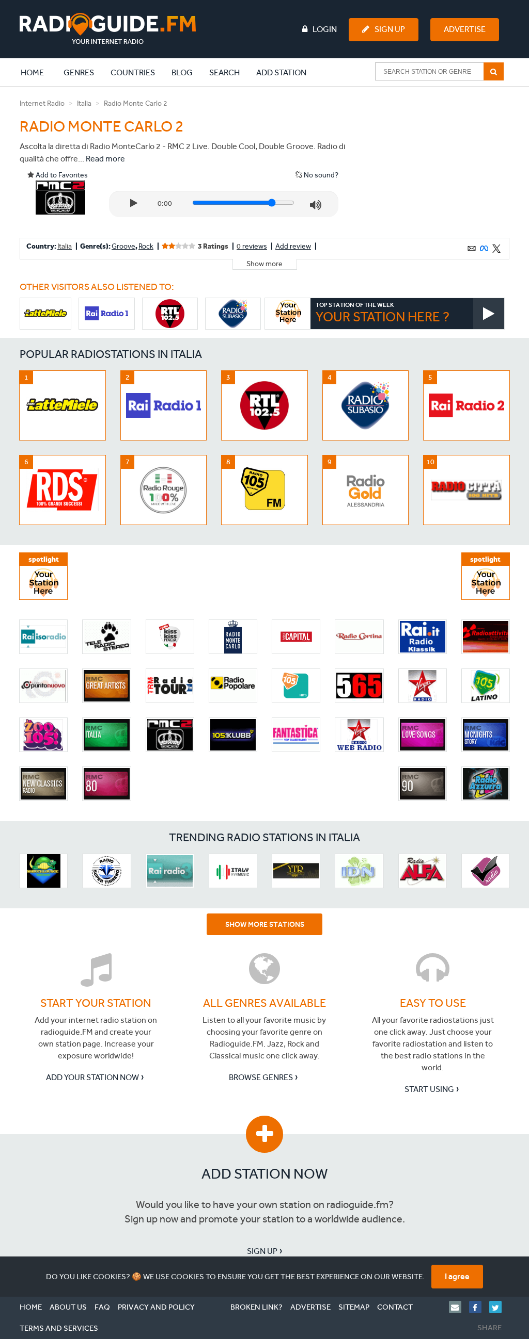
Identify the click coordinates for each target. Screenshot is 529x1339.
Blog (182, 72)
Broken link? (256, 1307)
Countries (133, 72)
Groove (123, 246)
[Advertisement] (431, 161)
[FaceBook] (479, 1307)
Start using (429, 1089)
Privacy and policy (156, 1307)
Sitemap (353, 1307)
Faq (102, 1307)
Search (224, 72)
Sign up (262, 1251)
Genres (79, 72)
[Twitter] (499, 1307)
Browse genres (261, 1077)
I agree (457, 1276)
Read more (105, 159)
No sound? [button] (320, 175)
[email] (459, 1307)
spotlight (43, 559)
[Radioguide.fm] (108, 28)
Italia (84, 103)
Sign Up (390, 29)
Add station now (264, 1173)
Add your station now (92, 1077)
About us (68, 1307)
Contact (395, 1307)
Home (38, 72)
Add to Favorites (61, 175)
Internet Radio (42, 103)
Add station (281, 72)
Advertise (465, 29)
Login (325, 29)
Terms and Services (59, 1328)
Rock (145, 246)
